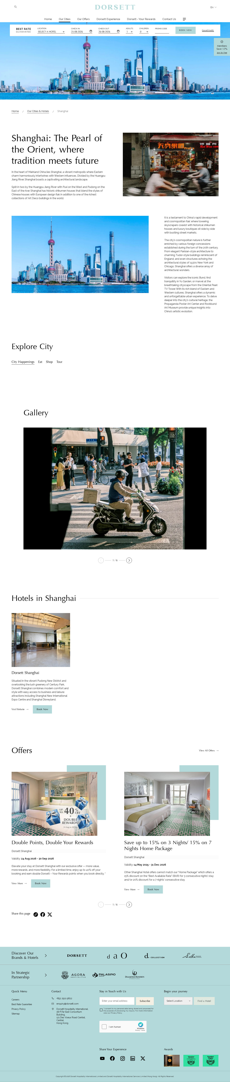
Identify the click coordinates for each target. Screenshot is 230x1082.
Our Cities (64, 19)
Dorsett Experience (108, 19)
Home (48, 19)
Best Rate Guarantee (22, 1004)
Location (41, 28)
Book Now (185, 30)
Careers (15, 999)
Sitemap (16, 1013)
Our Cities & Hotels (38, 111)
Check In (75, 29)
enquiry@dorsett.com (67, 1003)
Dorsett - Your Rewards (141, 19)
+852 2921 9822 (64, 998)
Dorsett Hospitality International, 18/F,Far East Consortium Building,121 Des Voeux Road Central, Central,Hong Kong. (72, 1016)
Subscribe (145, 1001)
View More (17, 883)
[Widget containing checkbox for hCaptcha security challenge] (123, 1027)
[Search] (15, 7)
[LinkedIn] (133, 1057)
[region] (41, 690)
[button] (129, 560)
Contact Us (169, 19)
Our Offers (83, 19)
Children (144, 28)
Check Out (104, 29)
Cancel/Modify (208, 30)
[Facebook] (113, 1057)
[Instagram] (123, 1057)
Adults (129, 28)
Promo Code (161, 29)
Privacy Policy (19, 1009)
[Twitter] (143, 1057)
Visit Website (18, 709)
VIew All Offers (207, 750)
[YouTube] (102, 1057)
